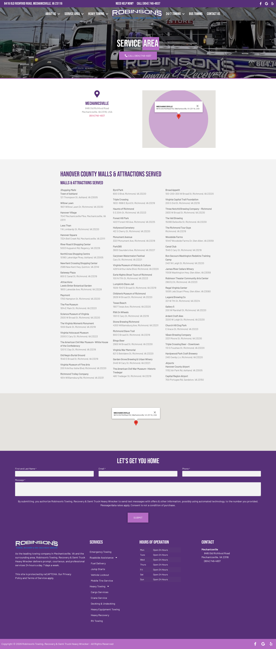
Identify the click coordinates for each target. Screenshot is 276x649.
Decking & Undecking (103, 603)
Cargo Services (99, 592)
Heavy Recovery (100, 615)
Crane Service (99, 597)
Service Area (72, 14)
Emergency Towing (100, 551)
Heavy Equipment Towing (105, 609)
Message (20, 480)
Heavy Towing (96, 14)
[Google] (266, 3)
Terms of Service (37, 578)
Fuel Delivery (98, 563)
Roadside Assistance (102, 557)
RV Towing (97, 620)
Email (102, 468)
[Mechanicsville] (97, 94)
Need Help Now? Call (129, 3)
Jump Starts (98, 569)
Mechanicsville (97, 103)
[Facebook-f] (260, 3)
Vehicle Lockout (100, 574)
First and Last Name (25, 468)
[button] (179, 116)
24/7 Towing (173, 14)
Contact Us (213, 14)
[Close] (197, 106)
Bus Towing (196, 14)
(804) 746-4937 (151, 3)
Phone (186, 468)
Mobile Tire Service (102, 580)
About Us (50, 14)
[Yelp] (272, 3)
